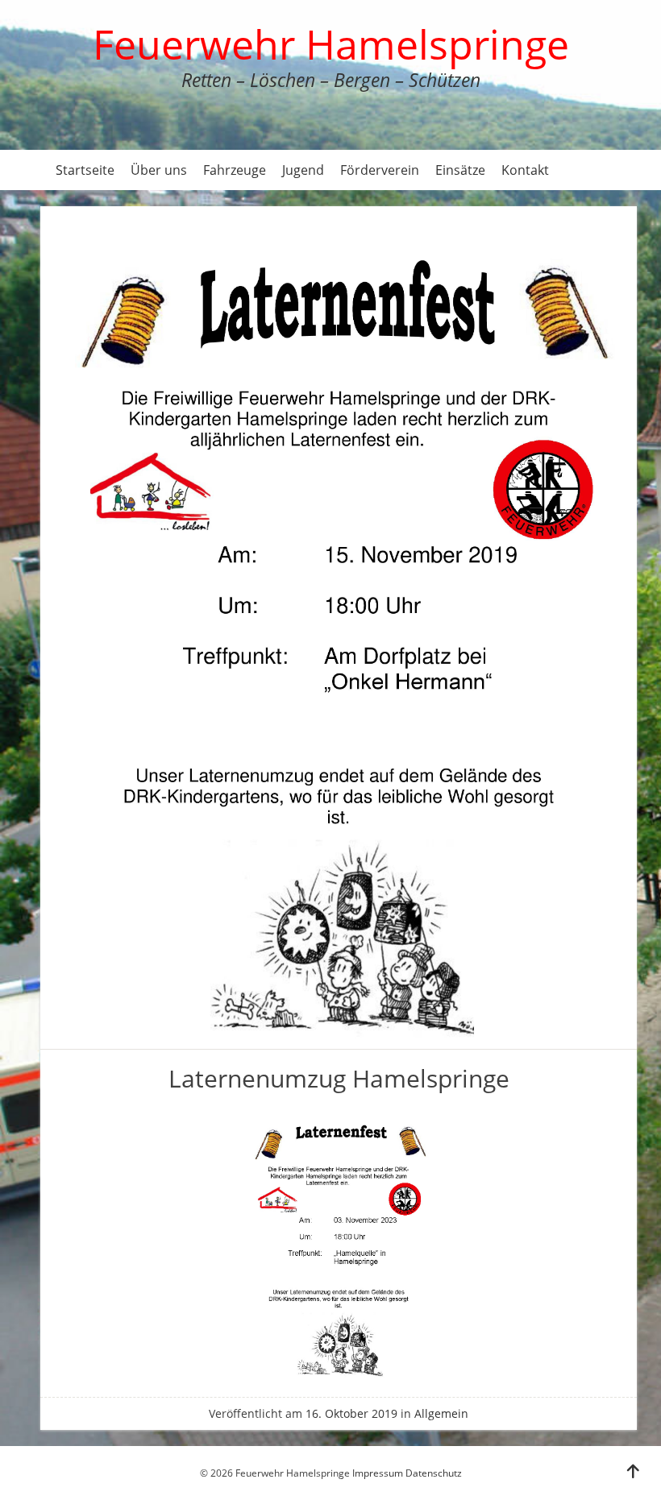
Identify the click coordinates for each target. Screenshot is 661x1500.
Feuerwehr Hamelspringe (331, 44)
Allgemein (441, 1413)
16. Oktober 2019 (351, 1413)
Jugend (303, 170)
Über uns (159, 170)
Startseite (85, 170)
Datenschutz (433, 1473)
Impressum (377, 1473)
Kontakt (525, 170)
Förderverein (379, 170)
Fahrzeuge (234, 170)
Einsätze (460, 170)
